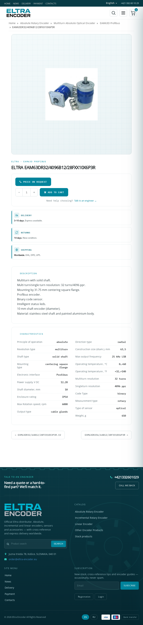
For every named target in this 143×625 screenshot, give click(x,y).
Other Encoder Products (89, 530)
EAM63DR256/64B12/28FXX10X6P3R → (106, 434)
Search (58, 544)
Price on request (35, 182)
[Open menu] (123, 13)
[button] (133, 13)
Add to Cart (56, 192)
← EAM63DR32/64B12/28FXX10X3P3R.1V (38, 434)
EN (85, 617)
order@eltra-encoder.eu (23, 559)
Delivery (26, 3)
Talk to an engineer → (85, 200)
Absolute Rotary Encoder (89, 511)
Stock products (83, 536)
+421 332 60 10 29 (130, 3)
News (16, 3)
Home (7, 3)
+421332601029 (126, 477)
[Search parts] (113, 13)
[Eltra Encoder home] (18, 13)
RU (94, 617)
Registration (84, 596)
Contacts (51, 3)
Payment (38, 3)
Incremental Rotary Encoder (91, 517)
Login (101, 596)
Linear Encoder (84, 524)
